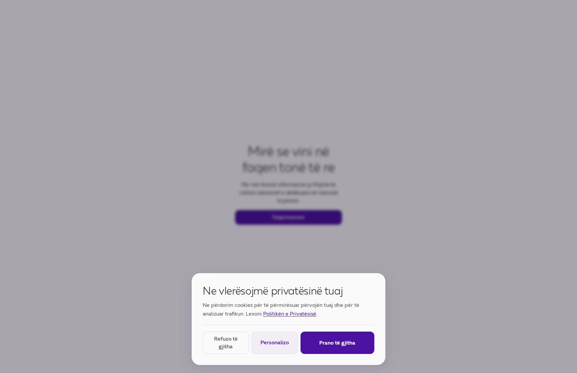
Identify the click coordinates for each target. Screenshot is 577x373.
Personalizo (274, 342)
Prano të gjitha (337, 342)
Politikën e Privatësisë (289, 314)
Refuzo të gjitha (226, 342)
